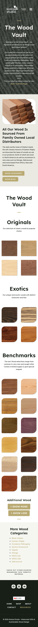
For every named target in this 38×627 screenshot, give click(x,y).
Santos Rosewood (20, 547)
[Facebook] (13, 586)
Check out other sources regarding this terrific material (19, 572)
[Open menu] (32, 9)
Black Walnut (17, 538)
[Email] (24, 586)
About (28, 604)
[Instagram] (19, 586)
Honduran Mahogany (21, 544)
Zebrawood (17, 561)
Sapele (15, 550)
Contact (11, 607)
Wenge (15, 553)
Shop (18, 604)
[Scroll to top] (28, 624)
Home (9, 604)
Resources (25, 607)
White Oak (16, 558)
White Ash (16, 556)
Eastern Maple (18, 541)
